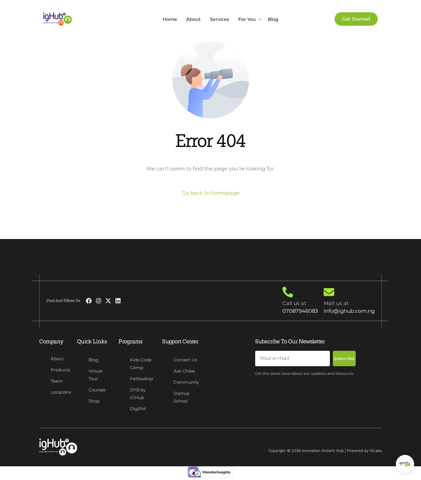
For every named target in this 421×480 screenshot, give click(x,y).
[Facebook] (89, 301)
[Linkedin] (118, 301)
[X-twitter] (108, 301)
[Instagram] (98, 301)
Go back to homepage (210, 193)
